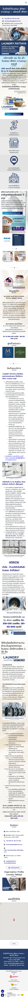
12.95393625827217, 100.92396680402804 (10, 862)
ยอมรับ (22, 994)
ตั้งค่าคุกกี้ (18, 994)
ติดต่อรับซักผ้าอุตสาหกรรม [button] (14, 114)
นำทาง (14, 944)
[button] (12, 248)
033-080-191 (8, 18)
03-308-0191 (10, 336)
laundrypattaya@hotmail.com (13, 21)
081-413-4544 (16, 18)
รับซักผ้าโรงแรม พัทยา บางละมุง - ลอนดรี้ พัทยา (15, 971)
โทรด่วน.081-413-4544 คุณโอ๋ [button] (12, 213)
